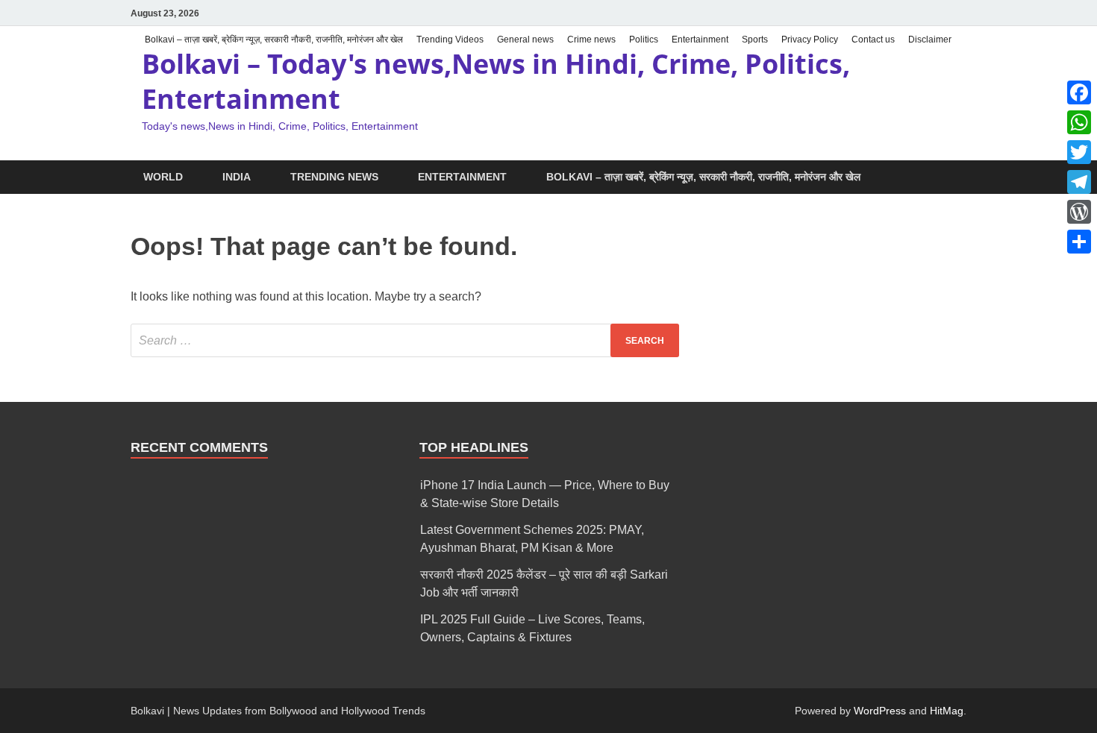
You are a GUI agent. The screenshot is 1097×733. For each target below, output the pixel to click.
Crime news (591, 39)
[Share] (1079, 242)
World (163, 177)
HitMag (946, 711)
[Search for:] (405, 340)
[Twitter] (1079, 152)
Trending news (334, 177)
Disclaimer (929, 39)
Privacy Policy (809, 39)
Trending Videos (450, 39)
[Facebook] (1079, 92)
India (236, 177)
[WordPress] (1079, 212)
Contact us (873, 39)
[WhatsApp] (1079, 122)
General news (525, 39)
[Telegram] (1079, 182)
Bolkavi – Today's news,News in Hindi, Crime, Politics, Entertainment (496, 81)
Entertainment (700, 39)
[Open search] (959, 177)
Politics (643, 39)
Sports (755, 39)
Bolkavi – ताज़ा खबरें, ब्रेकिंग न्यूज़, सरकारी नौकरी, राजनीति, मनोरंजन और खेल (274, 39)
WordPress (880, 711)
